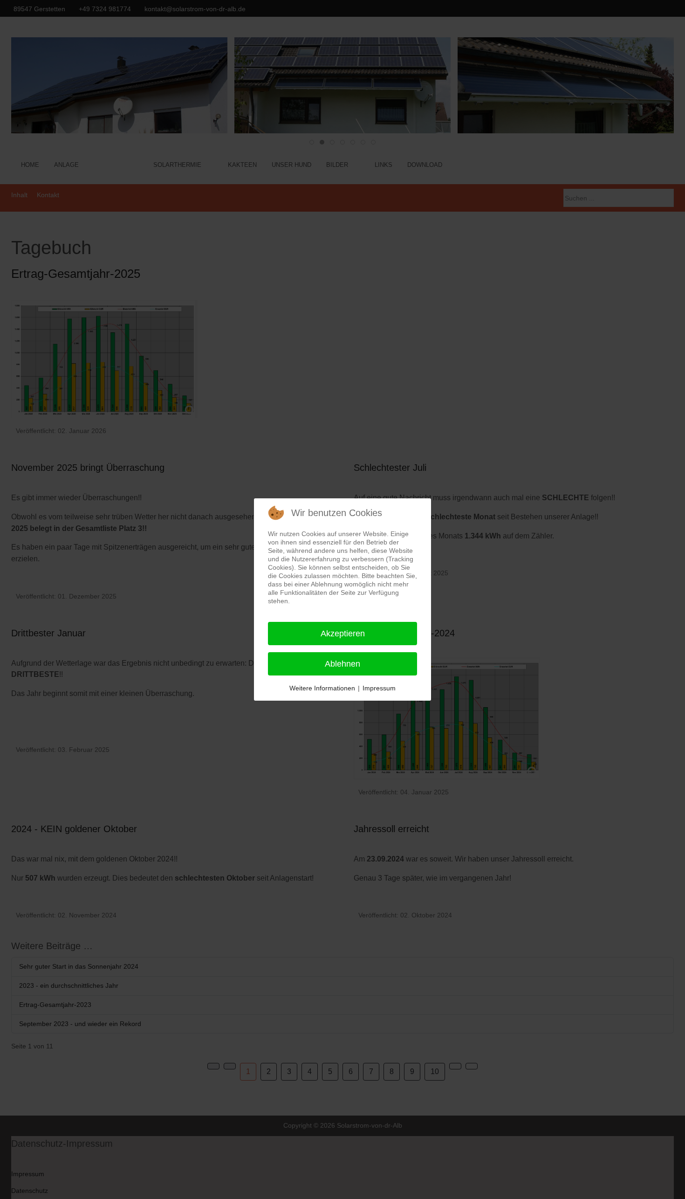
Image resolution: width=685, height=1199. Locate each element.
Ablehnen (342, 663)
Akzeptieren (343, 633)
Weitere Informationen (322, 688)
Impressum (379, 688)
